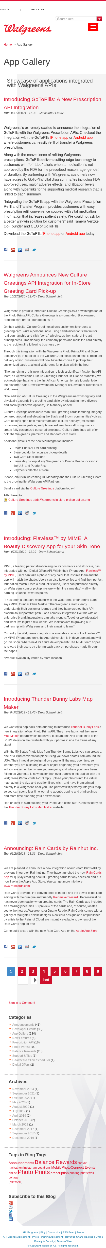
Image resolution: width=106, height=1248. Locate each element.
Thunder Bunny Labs (85, 727)
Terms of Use (64, 1241)
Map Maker (11, 736)
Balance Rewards (24, 1051)
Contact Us (54, 1232)
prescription (60, 1173)
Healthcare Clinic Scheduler (31, 1060)
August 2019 (20, 1107)
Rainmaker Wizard (65, 897)
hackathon (16, 1167)
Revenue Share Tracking (79, 1236)
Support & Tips (22, 1055)
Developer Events (24, 1029)
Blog (43, 1232)
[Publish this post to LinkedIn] (20, 250)
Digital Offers (21, 1064)
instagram (30, 1167)
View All (15, 1182)
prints (84, 1173)
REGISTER (37, 9)
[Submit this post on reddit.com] (27, 250)
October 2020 (21, 1098)
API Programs (30, 1232)
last (46, 980)
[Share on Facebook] (6, 250)
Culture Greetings (42, 488)
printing (75, 1173)
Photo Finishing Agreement (47, 1236)
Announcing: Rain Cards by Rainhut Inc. (51, 848)
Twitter (80, 1232)
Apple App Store (87, 931)
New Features (21, 1038)
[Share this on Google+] (13, 250)
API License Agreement (16, 1236)
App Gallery (20, 1033)
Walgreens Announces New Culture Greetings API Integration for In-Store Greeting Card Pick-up (47, 283)
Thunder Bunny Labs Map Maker (31, 807)
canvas (82, 1163)
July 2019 (18, 1111)
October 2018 (21, 1120)
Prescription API (23, 1042)
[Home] (28, 29)
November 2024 (23, 1089)
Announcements (23, 1024)
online (13, 1173)
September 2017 (23, 1133)
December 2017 (23, 1129)
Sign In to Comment (22, 1003)
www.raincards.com (17, 886)
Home (8, 44)
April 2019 (19, 1115)
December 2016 (23, 1138)
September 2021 (23, 1093)
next (34, 980)
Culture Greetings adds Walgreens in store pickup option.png (49, 500)
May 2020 (19, 1102)
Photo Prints (20, 1047)
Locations (44, 1167)
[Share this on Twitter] (34, 250)
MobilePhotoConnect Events (73, 1167)
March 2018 (20, 1124)
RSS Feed (68, 1232)
